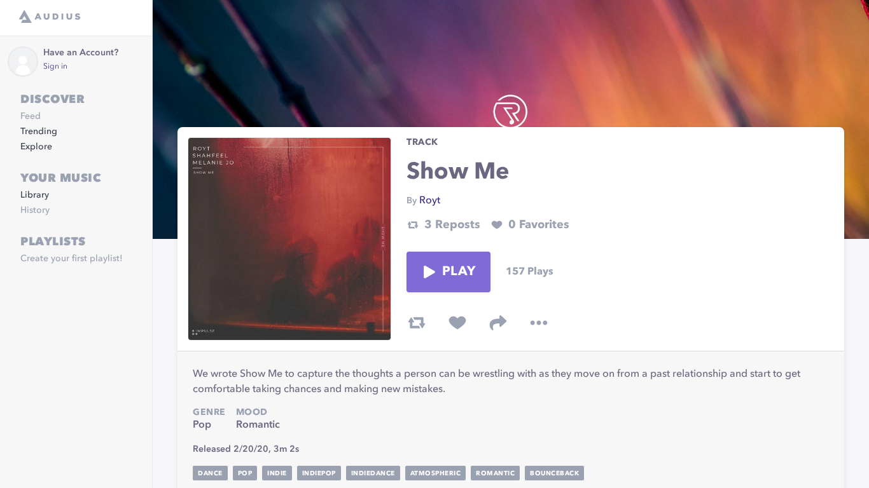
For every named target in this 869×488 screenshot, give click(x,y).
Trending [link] (38, 131)
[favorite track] (457, 323)
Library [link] (34, 195)
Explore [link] (36, 146)
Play (458, 272)
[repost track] (417, 323)
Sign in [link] (55, 67)
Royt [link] (429, 201)
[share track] (498, 323)
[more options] (539, 323)
